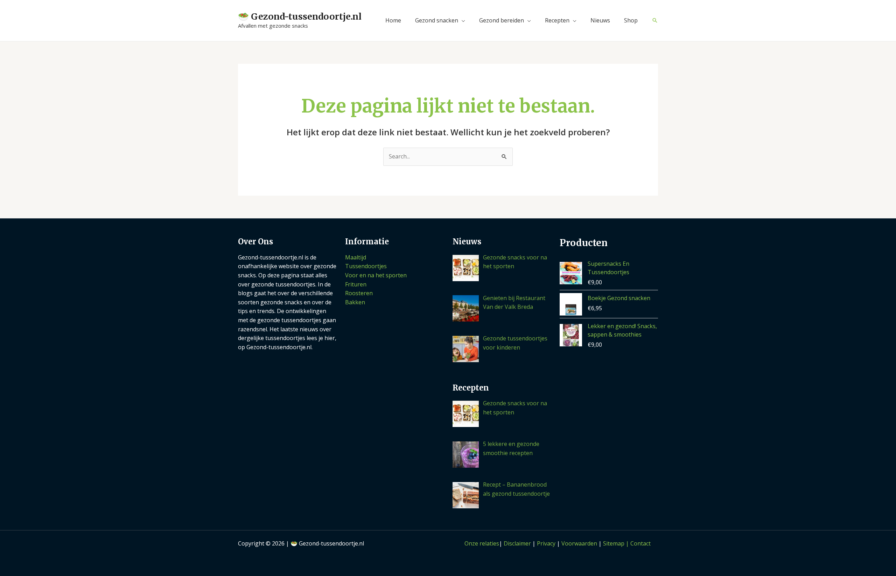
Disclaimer (517, 543)
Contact (640, 543)
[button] (655, 20)
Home (393, 20)
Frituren (355, 284)
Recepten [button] (557, 20)
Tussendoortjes (366, 266)
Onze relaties (481, 543)
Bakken (355, 302)
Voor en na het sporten (376, 275)
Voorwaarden (579, 543)
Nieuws (600, 20)
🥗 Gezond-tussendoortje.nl (300, 16)
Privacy (546, 543)
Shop (631, 20)
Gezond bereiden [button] (501, 20)
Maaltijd (355, 257)
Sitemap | (616, 543)
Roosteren (359, 293)
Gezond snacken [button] (436, 20)
